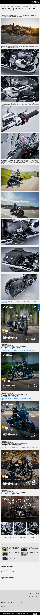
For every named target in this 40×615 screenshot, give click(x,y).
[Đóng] (34, 291)
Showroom (10, 308)
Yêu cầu (10, 315)
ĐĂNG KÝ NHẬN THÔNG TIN (20, 320)
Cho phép (35, 613)
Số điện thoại (11, 304)
